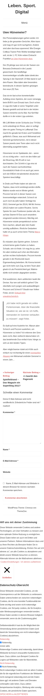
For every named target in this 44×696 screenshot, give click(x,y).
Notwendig (6, 643)
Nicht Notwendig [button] (7, 663)
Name (6, 450)
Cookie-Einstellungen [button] (10, 562)
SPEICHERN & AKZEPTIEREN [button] (14, 694)
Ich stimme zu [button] (27, 562)
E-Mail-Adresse (10, 461)
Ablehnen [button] (37, 562)
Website (6, 472)
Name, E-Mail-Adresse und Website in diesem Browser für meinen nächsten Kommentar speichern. (21, 486)
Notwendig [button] (4, 639)
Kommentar (9, 412)
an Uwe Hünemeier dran (21, 59)
